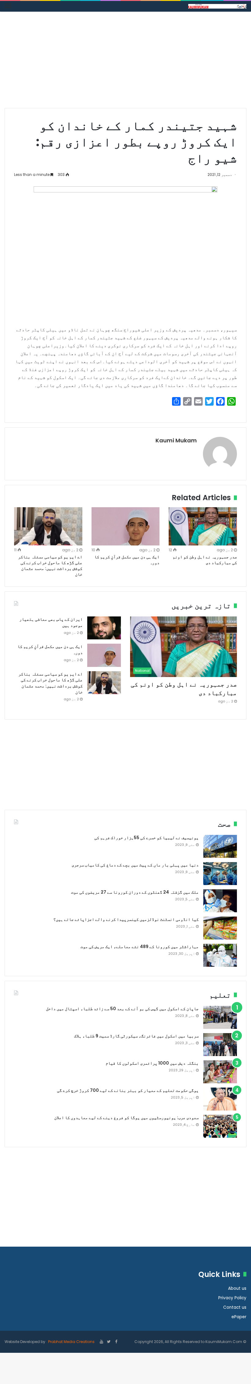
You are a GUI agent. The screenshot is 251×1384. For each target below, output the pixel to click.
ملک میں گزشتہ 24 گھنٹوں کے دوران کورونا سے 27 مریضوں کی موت (135, 892)
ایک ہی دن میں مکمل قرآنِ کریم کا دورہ (126, 560)
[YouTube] (101, 1342)
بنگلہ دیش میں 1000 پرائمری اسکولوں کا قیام (152, 1063)
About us (237, 1288)
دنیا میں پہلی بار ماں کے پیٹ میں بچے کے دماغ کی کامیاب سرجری (135, 865)
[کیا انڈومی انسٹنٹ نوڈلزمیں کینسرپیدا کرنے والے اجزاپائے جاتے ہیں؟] (220, 928)
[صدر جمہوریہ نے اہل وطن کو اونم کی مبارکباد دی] (203, 526)
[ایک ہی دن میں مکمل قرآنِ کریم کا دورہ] (126, 526)
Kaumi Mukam (176, 440)
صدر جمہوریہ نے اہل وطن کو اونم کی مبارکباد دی (205, 560)
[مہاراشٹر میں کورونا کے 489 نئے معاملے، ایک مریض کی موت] (220, 955)
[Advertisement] (125, 62)
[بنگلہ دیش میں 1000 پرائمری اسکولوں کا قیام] (220, 1071)
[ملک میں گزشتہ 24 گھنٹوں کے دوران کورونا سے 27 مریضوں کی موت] (220, 900)
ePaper (238, 1317)
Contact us (234, 1307)
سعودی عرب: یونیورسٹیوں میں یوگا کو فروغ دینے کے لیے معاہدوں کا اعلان (126, 1117)
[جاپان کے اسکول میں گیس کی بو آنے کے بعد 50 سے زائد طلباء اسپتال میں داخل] (220, 1017)
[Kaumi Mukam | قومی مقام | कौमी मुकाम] (217, 6)
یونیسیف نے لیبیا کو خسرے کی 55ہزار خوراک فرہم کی (146, 838)
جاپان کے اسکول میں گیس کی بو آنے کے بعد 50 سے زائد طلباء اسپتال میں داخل (122, 1009)
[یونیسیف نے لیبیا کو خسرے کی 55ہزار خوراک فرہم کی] (220, 846)
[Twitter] (108, 1342)
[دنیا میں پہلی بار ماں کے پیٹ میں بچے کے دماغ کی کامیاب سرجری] (220, 873)
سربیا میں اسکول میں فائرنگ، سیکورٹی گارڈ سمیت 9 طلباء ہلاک (136, 1036)
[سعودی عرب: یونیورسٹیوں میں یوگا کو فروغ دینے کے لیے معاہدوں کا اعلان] (220, 1126)
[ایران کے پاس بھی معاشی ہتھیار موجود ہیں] (104, 627)
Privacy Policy (232, 1298)
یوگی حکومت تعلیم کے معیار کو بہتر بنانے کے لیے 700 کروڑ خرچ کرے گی (128, 1090)
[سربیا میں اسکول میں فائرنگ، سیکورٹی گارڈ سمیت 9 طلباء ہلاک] (220, 1044)
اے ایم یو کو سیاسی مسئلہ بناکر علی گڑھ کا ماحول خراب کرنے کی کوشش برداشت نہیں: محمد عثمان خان (50, 565)
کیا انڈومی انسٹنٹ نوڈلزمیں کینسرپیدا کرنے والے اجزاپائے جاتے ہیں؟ (126, 919)
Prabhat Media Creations (71, 1341)
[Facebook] (116, 1342)
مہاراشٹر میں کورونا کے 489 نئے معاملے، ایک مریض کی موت (140, 946)
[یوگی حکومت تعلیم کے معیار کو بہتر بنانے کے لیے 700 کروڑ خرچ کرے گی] (220, 1099)
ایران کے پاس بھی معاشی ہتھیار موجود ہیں (51, 622)
